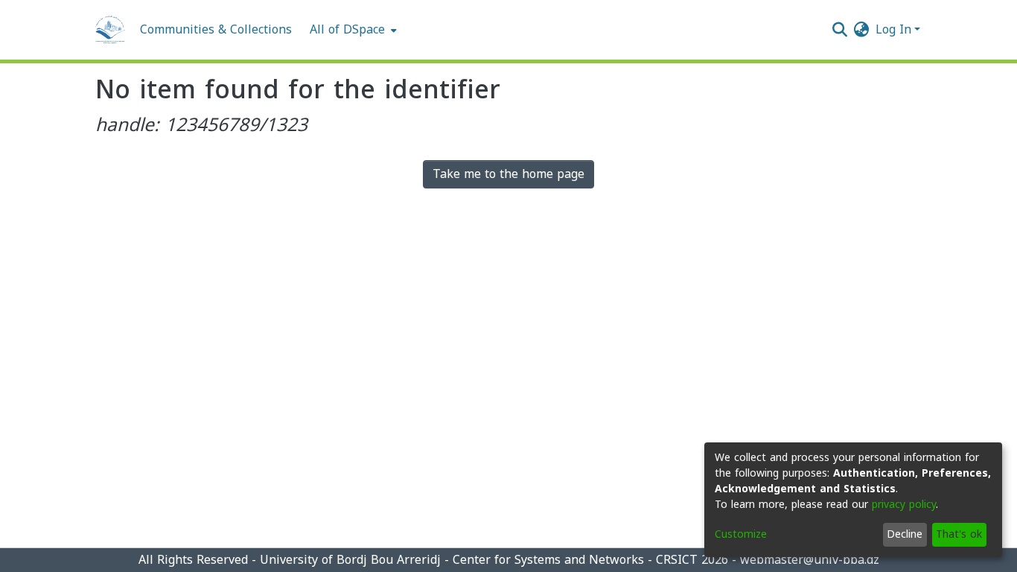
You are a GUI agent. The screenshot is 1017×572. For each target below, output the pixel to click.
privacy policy (904, 505)
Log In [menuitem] (893, 29)
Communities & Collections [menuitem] (216, 30)
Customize (741, 534)
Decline (904, 534)
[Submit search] (840, 30)
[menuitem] (352, 30)
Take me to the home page (508, 173)
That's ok (959, 534)
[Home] (110, 30)
